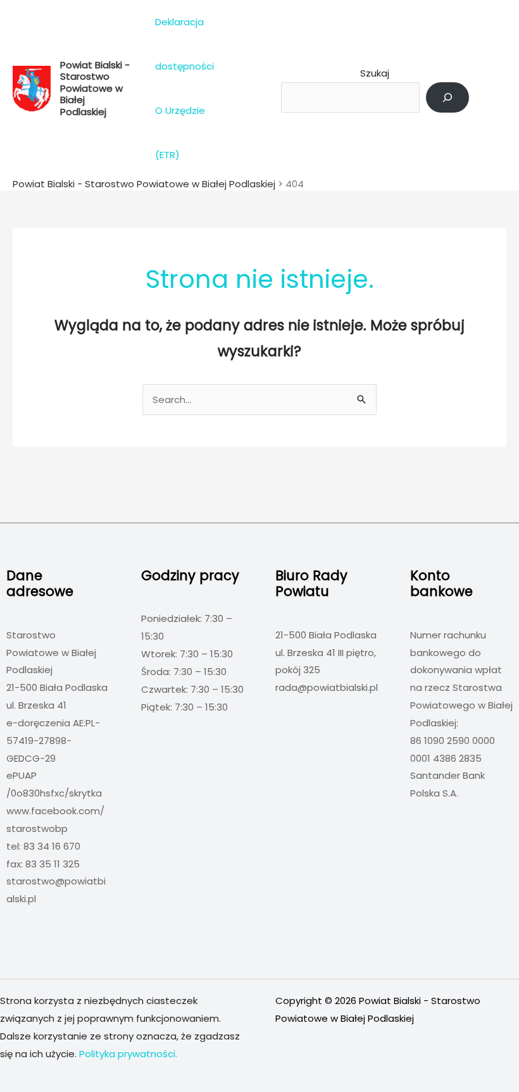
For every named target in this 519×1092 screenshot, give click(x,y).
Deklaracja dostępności (184, 44)
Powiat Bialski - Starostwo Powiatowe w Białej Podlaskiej (95, 88)
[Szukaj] (447, 97)
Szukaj (374, 73)
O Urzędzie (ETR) (180, 132)
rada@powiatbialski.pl (326, 687)
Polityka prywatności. (128, 1053)
